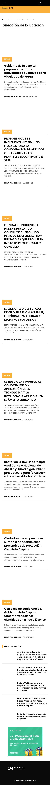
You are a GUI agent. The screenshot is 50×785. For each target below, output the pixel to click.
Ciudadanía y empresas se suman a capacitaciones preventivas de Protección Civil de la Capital (23, 543)
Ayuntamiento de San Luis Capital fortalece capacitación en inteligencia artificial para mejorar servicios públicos (32, 656)
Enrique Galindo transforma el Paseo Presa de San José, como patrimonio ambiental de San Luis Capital (32, 702)
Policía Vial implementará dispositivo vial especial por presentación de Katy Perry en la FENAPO (31, 687)
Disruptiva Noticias (12, 97)
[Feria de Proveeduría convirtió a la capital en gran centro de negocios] (9, 717)
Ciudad (7, 59)
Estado (7, 132)
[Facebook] (25, 776)
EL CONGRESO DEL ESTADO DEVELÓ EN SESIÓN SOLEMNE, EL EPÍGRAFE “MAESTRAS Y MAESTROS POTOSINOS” (24, 314)
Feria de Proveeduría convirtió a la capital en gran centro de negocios (32, 716)
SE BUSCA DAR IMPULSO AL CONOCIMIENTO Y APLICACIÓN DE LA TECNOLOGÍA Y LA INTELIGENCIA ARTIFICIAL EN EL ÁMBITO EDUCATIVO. (23, 391)
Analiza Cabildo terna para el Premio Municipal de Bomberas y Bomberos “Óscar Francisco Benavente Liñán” (32, 671)
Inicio (4, 20)
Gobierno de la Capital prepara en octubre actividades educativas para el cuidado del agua (25, 71)
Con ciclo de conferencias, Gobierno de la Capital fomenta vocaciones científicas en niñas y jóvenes (25, 614)
